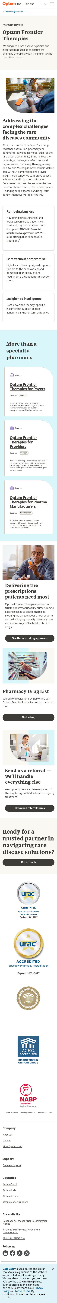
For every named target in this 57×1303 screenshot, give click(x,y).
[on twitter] (19, 1253)
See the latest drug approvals (30, 638)
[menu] (52, 4)
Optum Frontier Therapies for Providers (23, 442)
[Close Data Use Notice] (52, 1269)
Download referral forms (30, 808)
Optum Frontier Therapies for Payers (27, 386)
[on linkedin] (5, 1253)
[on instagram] (27, 1253)
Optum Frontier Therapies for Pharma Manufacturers (28, 502)
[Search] (45, 4)
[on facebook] (12, 1253)
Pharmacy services (14, 11)
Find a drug (28, 717)
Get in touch (28, 862)
